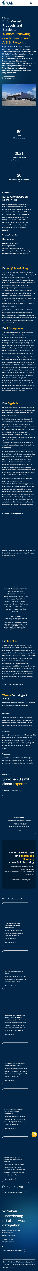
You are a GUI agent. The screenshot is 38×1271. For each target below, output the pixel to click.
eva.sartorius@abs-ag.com (20, 826)
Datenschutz (7, 1264)
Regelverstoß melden (28, 1264)
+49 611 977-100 (7, 1239)
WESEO (11, 1267)
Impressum (16, 1264)
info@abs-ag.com (8, 1242)
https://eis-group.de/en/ (16, 248)
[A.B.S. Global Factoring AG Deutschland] (7, 3)
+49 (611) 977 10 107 (20, 824)
